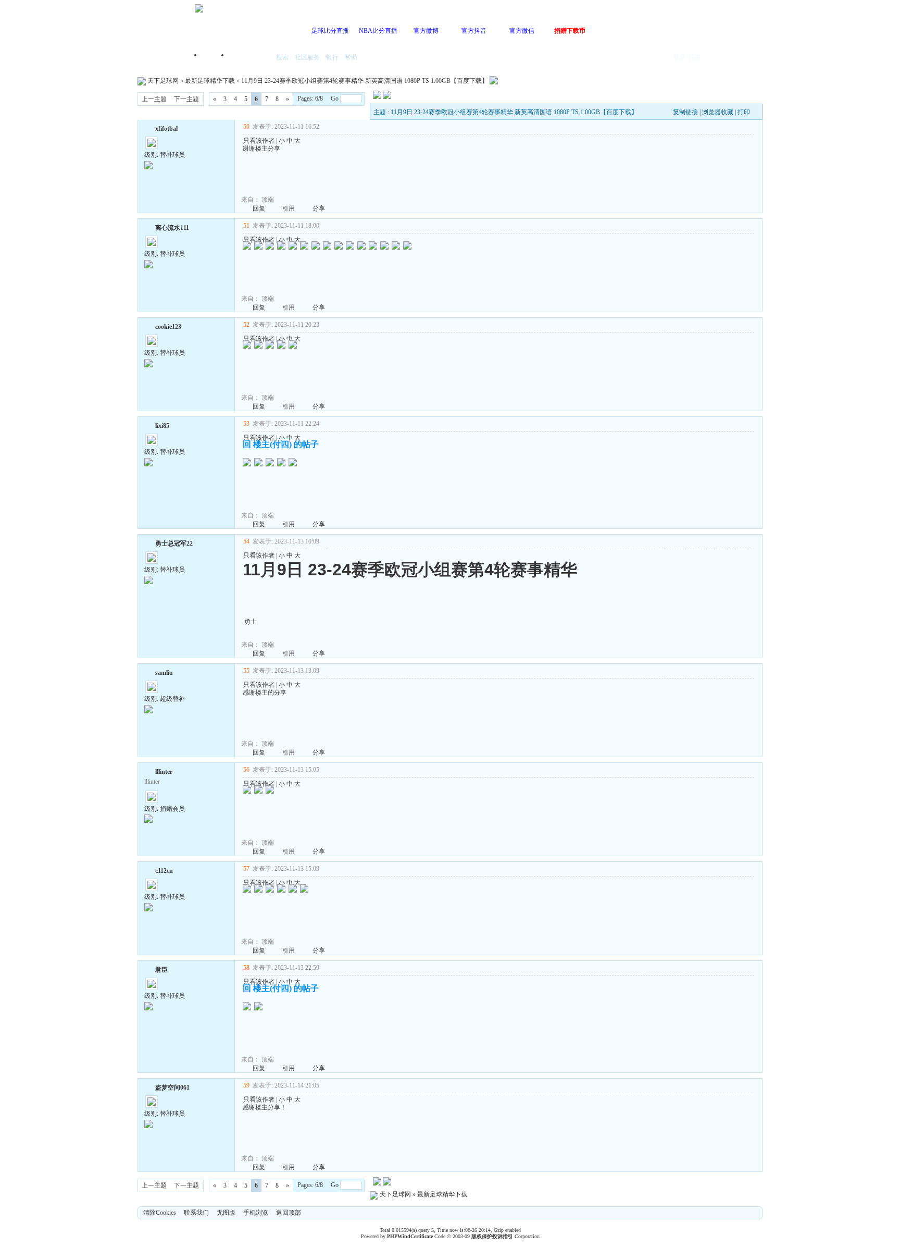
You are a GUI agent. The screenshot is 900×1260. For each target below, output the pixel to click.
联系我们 (196, 1212)
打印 (744, 112)
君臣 (161, 969)
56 (246, 769)
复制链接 (685, 112)
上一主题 (154, 99)
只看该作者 (258, 140)
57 (246, 868)
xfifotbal (166, 128)
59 (246, 1085)
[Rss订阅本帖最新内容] (494, 80)
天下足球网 (163, 80)
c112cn (164, 870)
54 (246, 541)
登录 (679, 57)
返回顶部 (288, 1212)
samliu (164, 672)
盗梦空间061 (172, 1087)
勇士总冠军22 (174, 543)
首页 (215, 58)
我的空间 (250, 58)
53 (246, 423)
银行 (332, 57)
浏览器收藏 (717, 112)
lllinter (163, 771)
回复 (259, 208)
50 (246, 126)
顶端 (267, 199)
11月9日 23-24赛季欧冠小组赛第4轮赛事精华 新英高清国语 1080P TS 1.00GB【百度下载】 (364, 80)
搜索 (282, 57)
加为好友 (148, 127)
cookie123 (168, 326)
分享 (318, 208)
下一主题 (186, 99)
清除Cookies (159, 1212)
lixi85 (162, 425)
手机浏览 (255, 1212)
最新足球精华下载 (210, 80)
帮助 (351, 57)
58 (246, 967)
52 (246, 324)
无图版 (226, 1212)
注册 (695, 57)
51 (246, 225)
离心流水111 (172, 227)
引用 (288, 208)
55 (246, 670)
